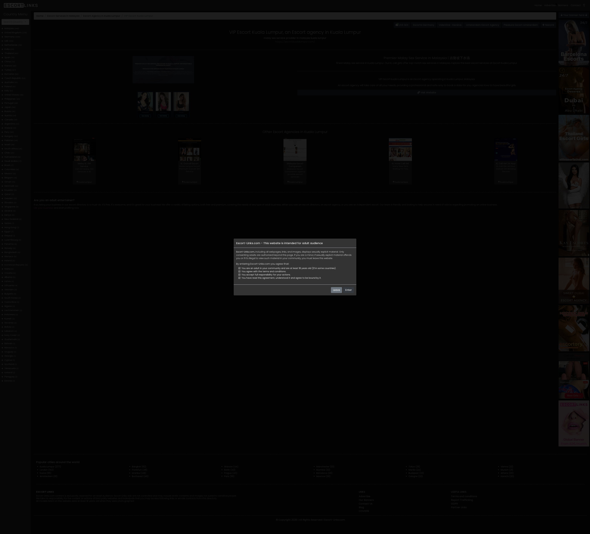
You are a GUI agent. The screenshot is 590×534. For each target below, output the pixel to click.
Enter (348, 290)
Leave (336, 290)
